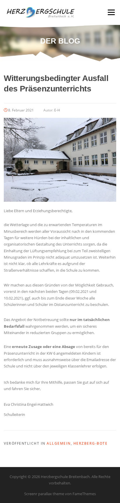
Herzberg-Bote (90, 443)
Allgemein (59, 443)
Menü (111, 12)
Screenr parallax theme (44, 493)
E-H (57, 110)
